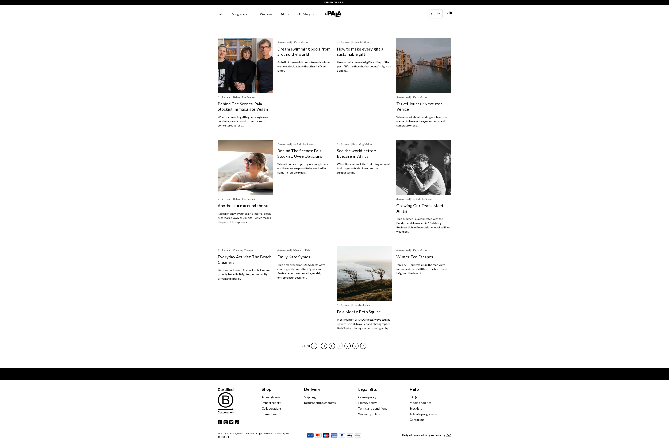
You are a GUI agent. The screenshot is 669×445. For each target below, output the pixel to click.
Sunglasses (239, 14)
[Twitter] (231, 422)
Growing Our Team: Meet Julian (419, 208)
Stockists (416, 408)
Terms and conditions (372, 408)
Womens (266, 14)
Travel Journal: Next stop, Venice (419, 106)
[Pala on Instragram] (226, 422)
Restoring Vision (362, 144)
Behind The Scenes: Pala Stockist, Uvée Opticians (299, 153)
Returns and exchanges (320, 403)
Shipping (310, 397)
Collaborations (272, 408)
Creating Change (243, 250)
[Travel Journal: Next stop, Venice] (423, 65)
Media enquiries (421, 403)
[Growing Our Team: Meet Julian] (423, 167)
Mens (285, 14)
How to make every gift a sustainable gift (360, 52)
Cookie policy (367, 397)
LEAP (448, 435)
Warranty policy (369, 414)
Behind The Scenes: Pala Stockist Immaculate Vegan (243, 106)
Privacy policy (367, 403)
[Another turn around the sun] (245, 167)
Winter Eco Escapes (414, 256)
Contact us (417, 419)
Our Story (304, 14)
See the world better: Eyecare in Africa (356, 153)
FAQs (413, 397)
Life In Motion (301, 42)
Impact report (271, 403)
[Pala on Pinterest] (237, 422)
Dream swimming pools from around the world (304, 52)
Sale (220, 14)
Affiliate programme (423, 414)
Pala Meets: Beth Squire (359, 311)
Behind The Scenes (244, 97)
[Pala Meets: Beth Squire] (364, 273)
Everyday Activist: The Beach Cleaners (245, 259)
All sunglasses (271, 397)
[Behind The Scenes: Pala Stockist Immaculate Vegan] (245, 65)
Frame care (269, 414)
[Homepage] (334, 14)
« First (306, 346)
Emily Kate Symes (293, 256)
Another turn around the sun (244, 205)
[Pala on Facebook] (220, 422)
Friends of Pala (301, 250)
